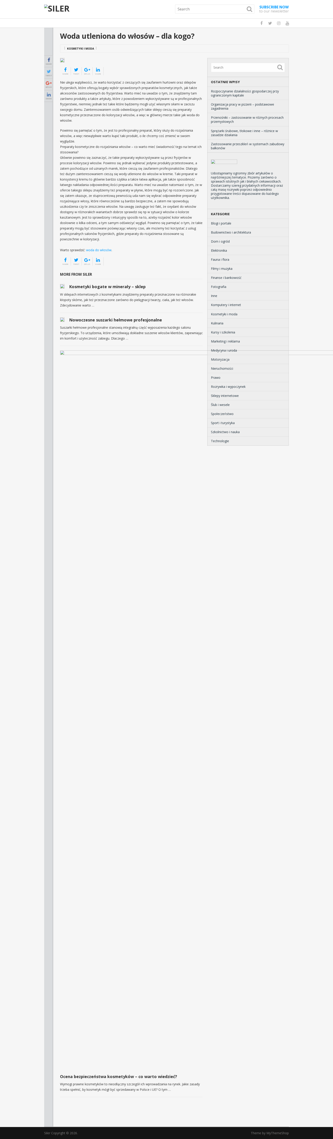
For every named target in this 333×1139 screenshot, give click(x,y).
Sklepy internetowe (225, 395)
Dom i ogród (220, 241)
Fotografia (218, 287)
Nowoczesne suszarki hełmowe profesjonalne (115, 320)
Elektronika (219, 250)
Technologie (220, 441)
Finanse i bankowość (226, 277)
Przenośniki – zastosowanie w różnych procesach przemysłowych (247, 119)
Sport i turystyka (223, 423)
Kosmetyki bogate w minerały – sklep (107, 286)
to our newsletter (274, 9)
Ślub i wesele (220, 405)
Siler (47, 1133)
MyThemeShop (277, 1133)
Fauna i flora (220, 259)
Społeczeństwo (222, 414)
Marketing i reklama (225, 341)
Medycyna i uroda (224, 350)
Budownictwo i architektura (231, 232)
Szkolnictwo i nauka (225, 432)
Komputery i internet (226, 305)
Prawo (215, 377)
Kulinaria (217, 323)
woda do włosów (98, 250)
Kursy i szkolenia (223, 332)
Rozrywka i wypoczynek (228, 386)
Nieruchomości (222, 368)
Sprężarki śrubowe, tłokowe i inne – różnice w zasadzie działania (244, 133)
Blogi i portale (221, 223)
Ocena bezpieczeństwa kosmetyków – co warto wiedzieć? (118, 1076)
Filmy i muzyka (221, 268)
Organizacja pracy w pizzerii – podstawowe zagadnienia (242, 106)
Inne (214, 296)
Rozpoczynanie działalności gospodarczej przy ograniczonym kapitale (245, 93)
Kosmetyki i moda (80, 49)
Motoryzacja (220, 359)
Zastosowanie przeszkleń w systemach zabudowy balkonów (247, 146)
